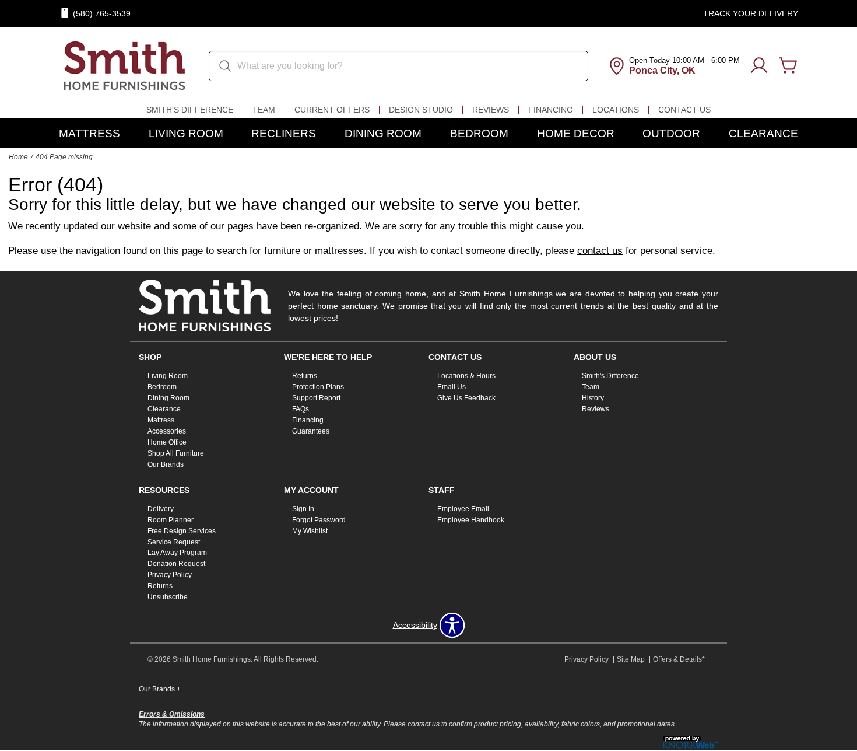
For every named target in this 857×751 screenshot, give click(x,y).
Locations (615, 110)
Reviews (490, 110)
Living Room (186, 133)
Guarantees (310, 431)
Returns (304, 376)
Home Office (167, 442)
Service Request (173, 541)
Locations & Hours (466, 376)
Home (18, 157)
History (593, 398)
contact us (600, 250)
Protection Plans (318, 387)
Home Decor (575, 133)
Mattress (89, 133)
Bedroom (479, 133)
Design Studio (421, 110)
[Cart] (788, 65)
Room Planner (170, 520)
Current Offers (332, 110)
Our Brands (165, 464)
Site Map (631, 659)
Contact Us (684, 110)
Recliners (283, 133)
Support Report (316, 398)
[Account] (759, 65)
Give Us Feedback (466, 398)
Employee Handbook (470, 520)
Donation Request (176, 564)
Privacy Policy (169, 575)
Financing (550, 110)
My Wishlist (310, 530)
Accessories (166, 431)
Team (263, 110)
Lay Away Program (177, 553)
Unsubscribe (167, 597)
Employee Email (463, 509)
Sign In (303, 509)
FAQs (300, 409)
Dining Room (383, 133)
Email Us (451, 387)
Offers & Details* (679, 659)
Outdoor (671, 133)
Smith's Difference (189, 110)
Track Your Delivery (750, 13)
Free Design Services (181, 530)
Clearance (763, 133)
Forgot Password (319, 520)
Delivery (160, 509)
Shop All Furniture (175, 453)
